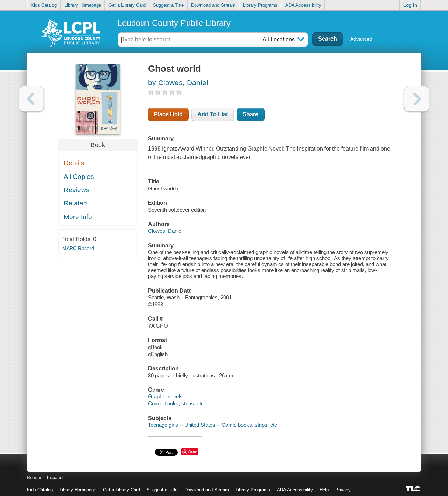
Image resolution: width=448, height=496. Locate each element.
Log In (410, 5)
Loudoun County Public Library (174, 23)
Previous (31, 99)
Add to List (212, 114)
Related (75, 203)
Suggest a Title (168, 5)
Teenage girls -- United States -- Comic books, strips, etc (212, 425)
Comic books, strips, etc (176, 403)
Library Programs (260, 5)
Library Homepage (82, 5)
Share (250, 114)
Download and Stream (213, 5)
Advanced (361, 39)
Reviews (77, 190)
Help (324, 489)
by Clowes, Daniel (178, 82)
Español (55, 477)
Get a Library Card (127, 5)
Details (74, 163)
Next (416, 99)
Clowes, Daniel (165, 231)
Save (192, 451)
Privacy (343, 489)
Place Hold (168, 114)
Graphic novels (165, 396)
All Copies (79, 176)
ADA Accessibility (303, 5)
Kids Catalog (44, 5)
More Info (78, 217)
